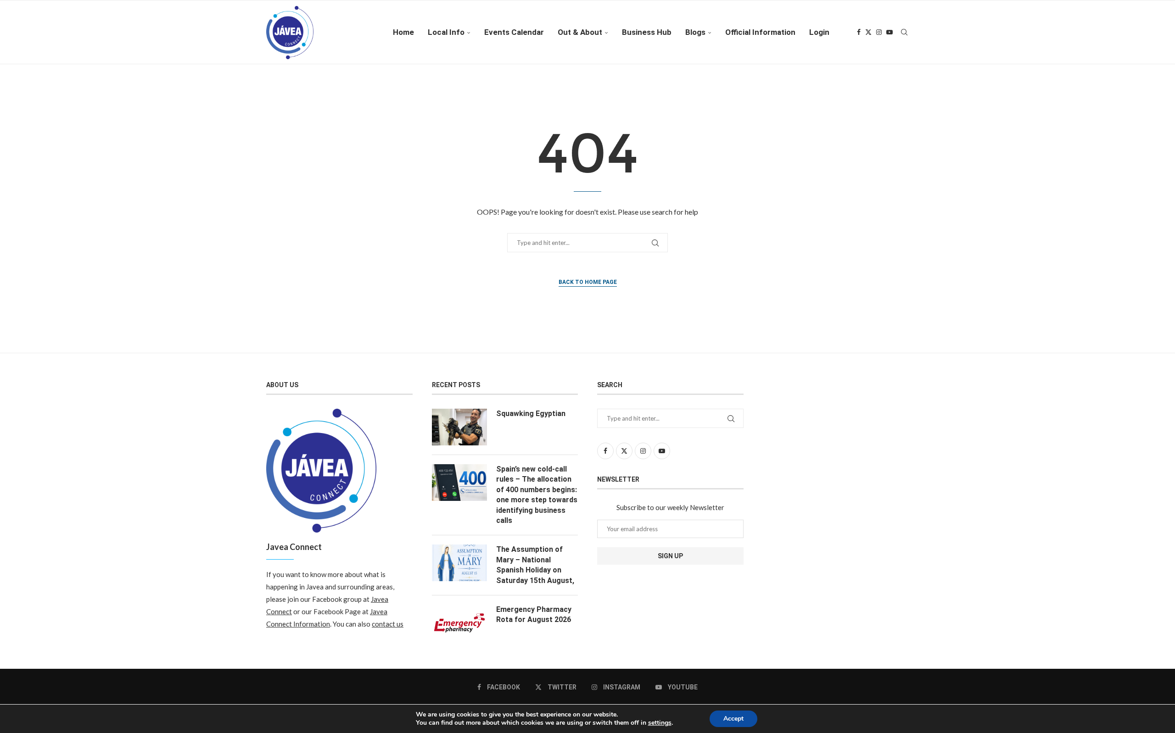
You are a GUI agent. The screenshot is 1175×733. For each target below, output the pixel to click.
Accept (733, 718)
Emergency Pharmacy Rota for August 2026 (533, 614)
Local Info (446, 32)
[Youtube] (889, 32)
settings (659, 723)
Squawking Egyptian (530, 413)
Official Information (760, 32)
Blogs (695, 32)
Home (403, 32)
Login (819, 32)
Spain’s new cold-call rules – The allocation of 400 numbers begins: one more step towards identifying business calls (536, 495)
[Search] (904, 32)
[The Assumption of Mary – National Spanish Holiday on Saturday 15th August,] (459, 562)
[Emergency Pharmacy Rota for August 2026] (459, 623)
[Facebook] (859, 32)
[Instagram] (879, 32)
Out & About (580, 32)
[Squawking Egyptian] (459, 427)
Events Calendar (514, 32)
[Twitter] (868, 32)
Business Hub (646, 32)
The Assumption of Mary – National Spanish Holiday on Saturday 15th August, (535, 564)
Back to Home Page (588, 282)
